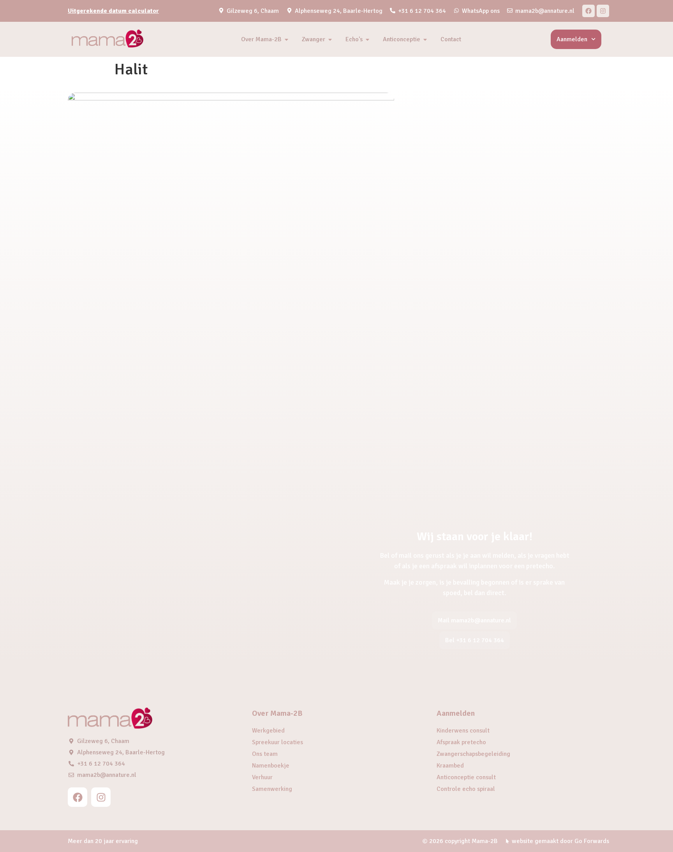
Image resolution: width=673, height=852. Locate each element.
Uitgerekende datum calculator (113, 11)
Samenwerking (272, 789)
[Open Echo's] (367, 39)
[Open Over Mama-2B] (286, 39)
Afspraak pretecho (461, 742)
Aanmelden (572, 39)
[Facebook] (588, 11)
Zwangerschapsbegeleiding (473, 754)
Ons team (265, 754)
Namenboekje (270, 765)
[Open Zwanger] (330, 39)
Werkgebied (268, 730)
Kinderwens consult (463, 730)
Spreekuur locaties (277, 742)
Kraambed (450, 765)
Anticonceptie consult (466, 777)
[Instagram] (603, 11)
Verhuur (262, 777)
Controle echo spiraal (466, 789)
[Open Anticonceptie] (425, 39)
